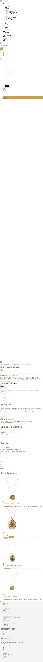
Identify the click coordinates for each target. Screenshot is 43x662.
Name (1, 464)
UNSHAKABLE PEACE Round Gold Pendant (10, 596)
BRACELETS (5, 605)
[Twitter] (2, 388)
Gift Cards (7, 26)
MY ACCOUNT (5, 624)
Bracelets (6, 22)
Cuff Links (6, 24)
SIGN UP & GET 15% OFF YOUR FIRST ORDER (11, 617)
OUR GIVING (7, 34)
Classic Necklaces (10, 11)
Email (1, 466)
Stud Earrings (9, 20)
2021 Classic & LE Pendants (13, 390)
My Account (7, 28)
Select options (7, 506)
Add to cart (2, 386)
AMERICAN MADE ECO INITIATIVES (9, 623)
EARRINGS (5, 604)
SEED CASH (7, 32)
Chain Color (3, 382)
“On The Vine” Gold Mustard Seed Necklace (11, 503)
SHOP (4, 3)
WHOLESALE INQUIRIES (7, 621)
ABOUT (4, 610)
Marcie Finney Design (32, 661)
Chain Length (3, 383)
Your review (2, 462)
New (5, 4)
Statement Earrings (11, 19)
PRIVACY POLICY (6, 625)
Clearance (6, 7)
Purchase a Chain (8, 30)
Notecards (7, 27)
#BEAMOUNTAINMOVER (8, 629)
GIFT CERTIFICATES (7, 618)
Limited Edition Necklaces (12, 12)
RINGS (4, 607)
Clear (16, 383)
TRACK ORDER (6, 614)
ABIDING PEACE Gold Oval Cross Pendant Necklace (12, 565)
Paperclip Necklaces (11, 14)
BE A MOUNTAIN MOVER (7, 35)
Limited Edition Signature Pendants (24, 390)
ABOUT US (4, 31)
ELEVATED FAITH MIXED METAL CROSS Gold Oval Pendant (13, 533)
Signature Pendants (13, 364)
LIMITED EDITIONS (6, 608)
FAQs (4, 619)
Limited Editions (8, 8)
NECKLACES (5, 603)
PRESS (4, 36)
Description (5, 397)
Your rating (2, 453)
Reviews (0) (5, 400)
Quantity (1, 384)
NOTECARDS (5, 609)
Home (1, 364)
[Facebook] (1, 388)
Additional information (7, 398)
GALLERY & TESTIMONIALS (8, 616)
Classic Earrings (10, 18)
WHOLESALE (5, 40)
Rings (6, 23)
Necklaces (6, 10)
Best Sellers (7, 6)
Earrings (6, 16)
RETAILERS (4, 39)
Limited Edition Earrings (11, 17)
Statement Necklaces (11, 13)
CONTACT (4, 38)
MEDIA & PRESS (6, 620)
